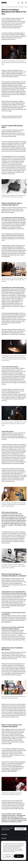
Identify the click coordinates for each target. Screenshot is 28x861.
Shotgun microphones (7, 433)
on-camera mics (12, 820)
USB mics (14, 821)
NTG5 (8, 454)
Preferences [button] (8, 856)
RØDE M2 (14, 771)
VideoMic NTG (16, 454)
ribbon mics (7, 23)
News (3, 6)
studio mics (4, 820)
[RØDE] (4, 2)
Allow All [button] (19, 856)
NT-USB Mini (11, 518)
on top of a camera (6, 478)
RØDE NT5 (23, 289)
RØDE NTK (18, 368)
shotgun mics (20, 820)
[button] (25, 2)
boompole (16, 478)
